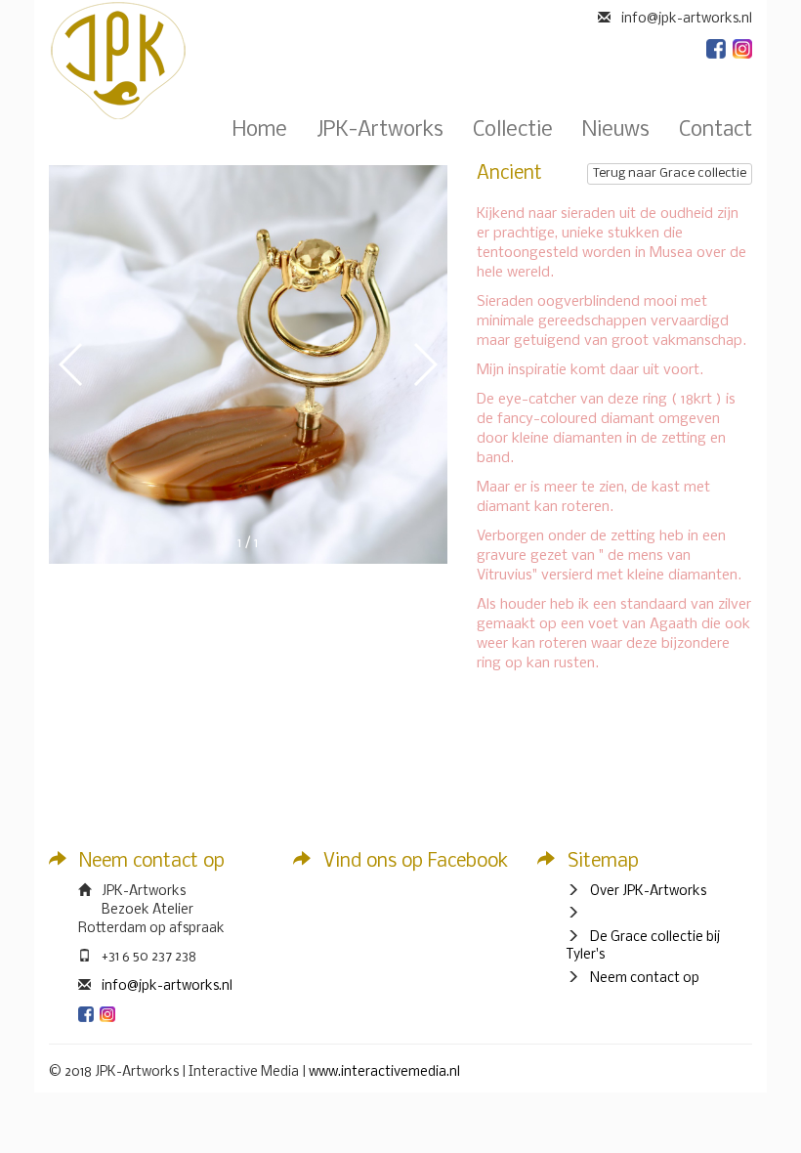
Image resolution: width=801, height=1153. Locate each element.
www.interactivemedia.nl (384, 1072)
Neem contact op (644, 978)
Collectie (513, 131)
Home (259, 131)
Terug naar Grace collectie (669, 173)
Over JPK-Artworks (648, 891)
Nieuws (616, 131)
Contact (715, 131)
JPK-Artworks (379, 131)
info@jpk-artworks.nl (167, 986)
